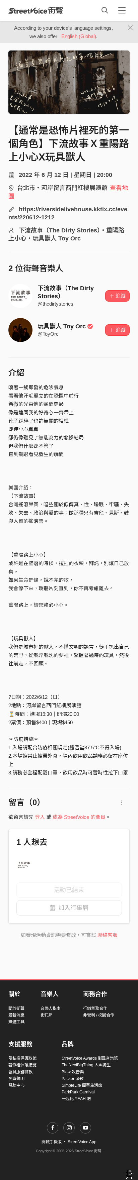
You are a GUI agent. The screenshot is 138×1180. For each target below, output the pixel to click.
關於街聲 (16, 1008)
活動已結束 (69, 890)
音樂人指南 (51, 1008)
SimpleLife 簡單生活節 (82, 1085)
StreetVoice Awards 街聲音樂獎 (90, 1058)
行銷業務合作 (95, 1008)
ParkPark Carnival (78, 1092)
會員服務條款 (20, 1072)
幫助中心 (16, 1085)
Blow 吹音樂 (73, 1072)
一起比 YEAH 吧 (76, 1098)
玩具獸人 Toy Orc (62, 326)
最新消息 (16, 1015)
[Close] (130, 28)
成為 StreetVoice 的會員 (79, 817)
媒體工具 (16, 1022)
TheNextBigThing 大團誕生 (86, 1065)
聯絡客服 (107, 935)
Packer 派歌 (72, 1078)
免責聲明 (16, 1078)
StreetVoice (36, 10)
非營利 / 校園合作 (98, 1015)
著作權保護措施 (22, 1065)
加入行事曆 (73, 907)
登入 (40, 817)
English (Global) (78, 36)
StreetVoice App (82, 1142)
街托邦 (47, 1015)
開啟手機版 (52, 1142)
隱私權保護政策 (22, 1058)
